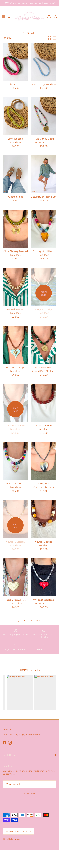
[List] (54, 38)
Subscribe (30, 793)
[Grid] (50, 38)
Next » (38, 620)
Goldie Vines (14, 839)
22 (31, 620)
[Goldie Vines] (29, 16)
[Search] (10, 16)
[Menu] (3, 16)
